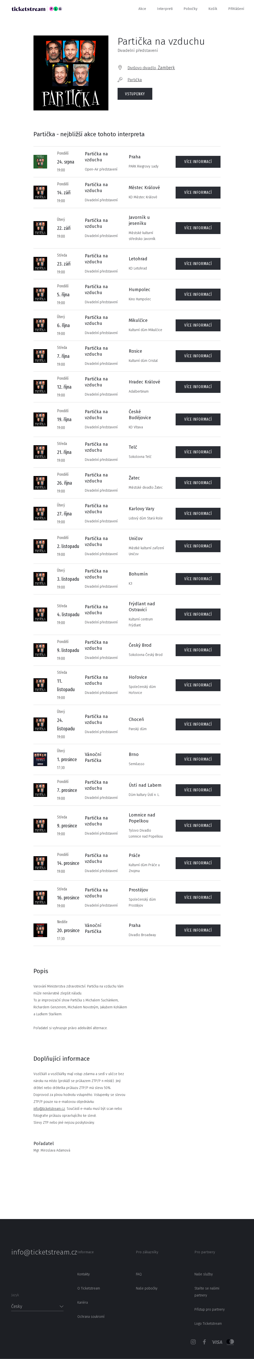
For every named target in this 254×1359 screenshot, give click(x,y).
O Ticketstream (88, 1288)
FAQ (139, 1274)
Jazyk (15, 1295)
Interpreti (165, 9)
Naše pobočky (147, 1288)
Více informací (198, 161)
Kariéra (82, 1302)
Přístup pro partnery (209, 1309)
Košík (212, 9)
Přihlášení (236, 9)
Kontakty (83, 1274)
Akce (142, 9)
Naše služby (203, 1274)
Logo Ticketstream (208, 1324)
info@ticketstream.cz (49, 1109)
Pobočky (190, 9)
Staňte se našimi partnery (206, 1291)
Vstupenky (135, 94)
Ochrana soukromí (90, 1317)
